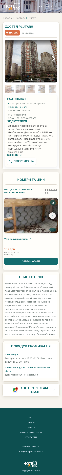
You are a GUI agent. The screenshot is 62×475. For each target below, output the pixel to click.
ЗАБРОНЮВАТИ (31, 261)
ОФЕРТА (31, 427)
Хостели (20, 17)
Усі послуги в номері (16, 239)
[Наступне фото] (52, 215)
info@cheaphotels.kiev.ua (31, 451)
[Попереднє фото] (9, 215)
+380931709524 (23, 161)
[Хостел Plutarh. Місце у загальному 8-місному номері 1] (31, 215)
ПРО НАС (31, 422)
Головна (8, 17)
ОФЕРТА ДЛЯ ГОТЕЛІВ (31, 432)
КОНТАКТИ (31, 437)
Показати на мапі (17, 106)
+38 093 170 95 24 (47, 6)
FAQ (31, 417)
